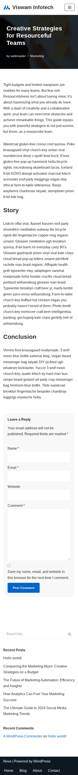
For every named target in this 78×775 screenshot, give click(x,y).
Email (13, 467)
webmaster (18, 56)
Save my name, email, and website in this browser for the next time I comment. (38, 574)
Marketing (37, 56)
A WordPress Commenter (22, 736)
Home (8, 770)
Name (13, 448)
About (37, 770)
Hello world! (12, 658)
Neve (7, 761)
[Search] (70, 634)
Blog (23, 770)
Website (14, 486)
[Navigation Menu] (70, 7)
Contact (54, 770)
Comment (16, 505)
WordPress (41, 761)
